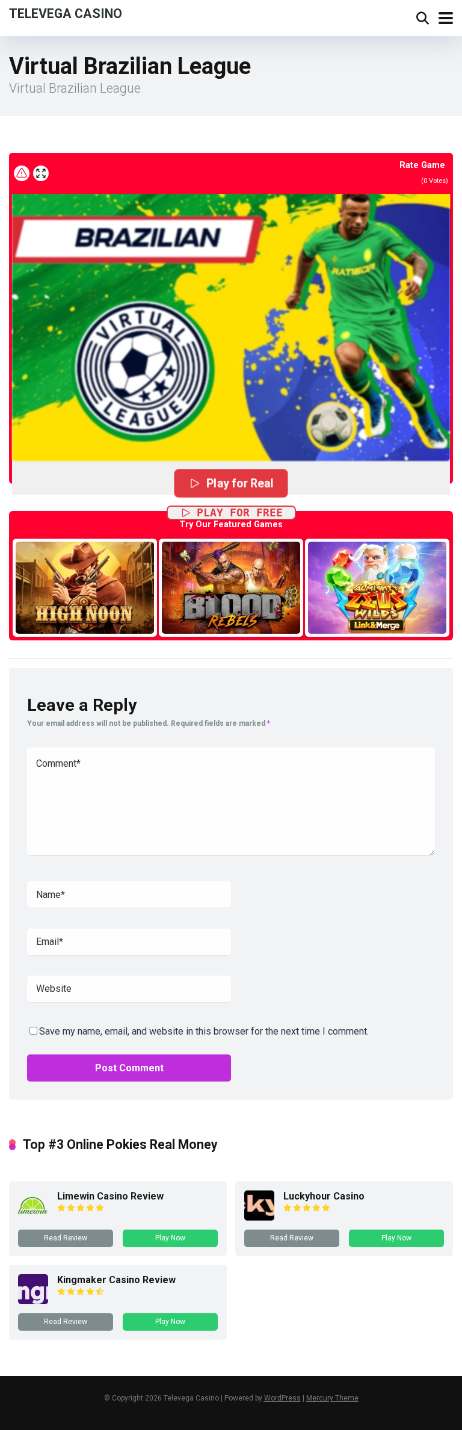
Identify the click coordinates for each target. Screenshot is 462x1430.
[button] (231, 315)
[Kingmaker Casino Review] (33, 1301)
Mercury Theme (332, 1398)
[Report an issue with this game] (21, 173)
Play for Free (240, 512)
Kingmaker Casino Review (116, 1280)
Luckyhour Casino (324, 1196)
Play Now (170, 1238)
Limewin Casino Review (110, 1196)
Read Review (65, 1238)
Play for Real (239, 483)
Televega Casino (65, 13)
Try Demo (85, 587)
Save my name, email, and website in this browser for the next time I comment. (204, 1031)
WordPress (282, 1398)
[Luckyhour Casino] (259, 1217)
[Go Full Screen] (41, 173)
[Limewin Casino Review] (33, 1217)
